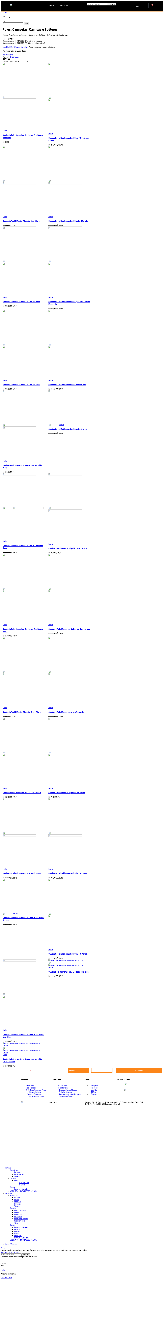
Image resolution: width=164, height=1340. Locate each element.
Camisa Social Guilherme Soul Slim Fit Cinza (21, 385)
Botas (16, 1181)
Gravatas (17, 1231)
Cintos (16, 1200)
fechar (5, 12)
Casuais (17, 1212)
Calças (16, 1234)
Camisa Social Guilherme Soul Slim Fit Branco (67, 873)
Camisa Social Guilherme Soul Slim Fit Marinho (68, 954)
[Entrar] (131, 6)
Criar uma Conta (6, 1278)
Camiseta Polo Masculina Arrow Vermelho (66, 712)
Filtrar (26, 24)
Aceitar (16, 1252)
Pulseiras (17, 1204)
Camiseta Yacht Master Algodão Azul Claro (21, 221)
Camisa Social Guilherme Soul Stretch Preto (67, 385)
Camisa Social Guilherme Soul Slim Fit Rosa (21, 301)
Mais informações (7, 1252)
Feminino (51, 6)
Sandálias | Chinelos (21, 1219)
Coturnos (22, 1185)
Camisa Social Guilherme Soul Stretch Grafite (67, 429)
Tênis (16, 1223)
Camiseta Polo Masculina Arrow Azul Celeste (22, 792)
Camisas (17, 1229)
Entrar (137, 7)
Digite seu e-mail (25, 1070)
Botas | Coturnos (20, 1210)
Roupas (12, 1187)
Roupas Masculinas (21, 47)
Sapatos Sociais (19, 1221)
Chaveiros (17, 1202)
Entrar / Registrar (11, 1244)
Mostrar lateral (8, 55)
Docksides (18, 1214)
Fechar (5, 131)
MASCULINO (10, 47)
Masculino (63, 6)
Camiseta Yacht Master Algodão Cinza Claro (22, 712)
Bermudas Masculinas (21, 1238)
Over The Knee (24, 1183)
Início (4, 47)
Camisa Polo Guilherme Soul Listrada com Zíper (68, 972)
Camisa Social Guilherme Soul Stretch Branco (22, 873)
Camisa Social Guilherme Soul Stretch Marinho (68, 221)
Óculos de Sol (19, 1174)
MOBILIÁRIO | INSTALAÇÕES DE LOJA (23, 1191)
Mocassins (18, 1217)
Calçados (13, 1178)
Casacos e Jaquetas (21, 1189)
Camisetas (18, 1236)
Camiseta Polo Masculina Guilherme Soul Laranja (69, 629)
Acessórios (14, 1170)
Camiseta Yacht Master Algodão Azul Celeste (67, 548)
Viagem (17, 1176)
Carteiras (17, 1172)
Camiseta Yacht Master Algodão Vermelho (66, 792)
